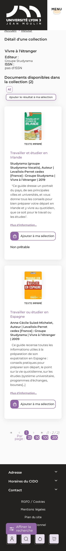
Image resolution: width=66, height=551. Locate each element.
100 (46, 437)
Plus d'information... (23, 225)
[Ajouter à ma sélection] (15, 236)
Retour (26, 31)
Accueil (10, 31)
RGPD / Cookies (33, 501)
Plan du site (33, 517)
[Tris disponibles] (9, 89)
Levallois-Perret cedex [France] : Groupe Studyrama (28, 331)
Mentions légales (33, 509)
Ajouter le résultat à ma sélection (31, 97)
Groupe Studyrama (19, 61)
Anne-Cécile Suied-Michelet (31, 323)
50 (38, 437)
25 (30, 437)
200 (55, 437)
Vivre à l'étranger (23, 180)
